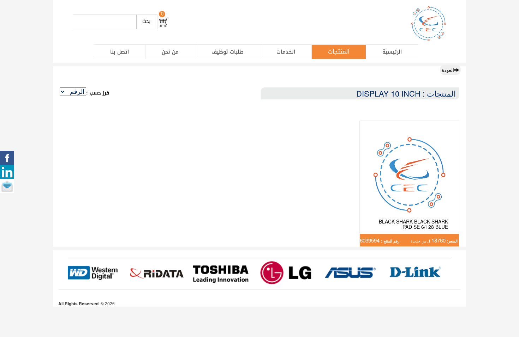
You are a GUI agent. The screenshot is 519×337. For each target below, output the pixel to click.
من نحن (170, 52)
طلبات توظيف (227, 52)
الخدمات (285, 52)
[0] (164, 22)
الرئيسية (392, 52)
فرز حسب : (97, 93)
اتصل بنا (119, 52)
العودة (448, 69)
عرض (409, 183)
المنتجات (339, 51)
